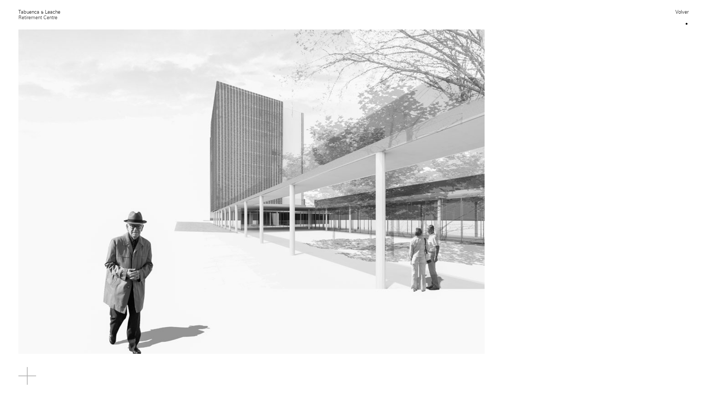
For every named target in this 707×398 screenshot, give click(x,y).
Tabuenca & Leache (39, 12)
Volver (682, 12)
